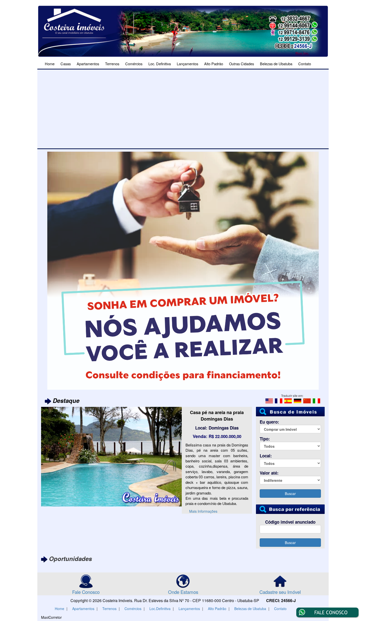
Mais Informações (203, 495)
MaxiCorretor (51, 617)
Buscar (290, 493)
